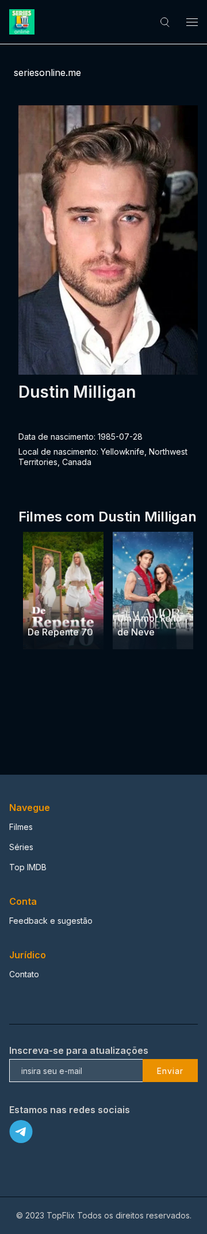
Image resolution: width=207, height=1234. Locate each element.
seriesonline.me (47, 72)
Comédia (74, 610)
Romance (136, 596)
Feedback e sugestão (51, 921)
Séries (21, 847)
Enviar (170, 1071)
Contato (24, 974)
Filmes (21, 827)
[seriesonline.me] (23, 22)
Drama (41, 610)
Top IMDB (28, 867)
